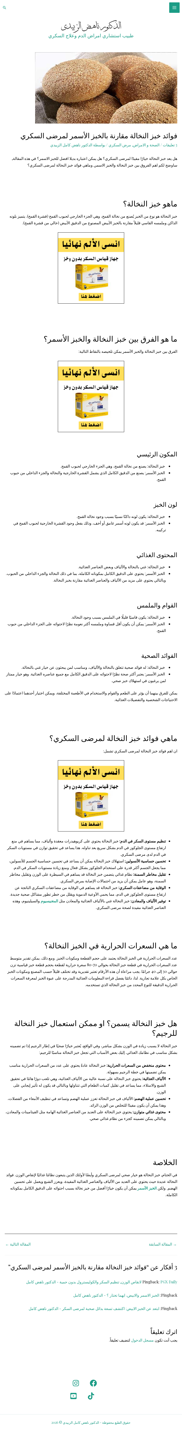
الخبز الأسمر (147, 1187)
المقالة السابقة (163, 1244)
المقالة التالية (18, 1244)
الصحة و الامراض (146, 144)
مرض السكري (120, 144)
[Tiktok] (91, 1396)
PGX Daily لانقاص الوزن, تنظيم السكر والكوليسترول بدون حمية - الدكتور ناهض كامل (101, 1281)
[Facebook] (93, 1383)
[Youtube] (73, 1396)
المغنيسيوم (49, 900)
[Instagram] (75, 1383)
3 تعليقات (170, 144)
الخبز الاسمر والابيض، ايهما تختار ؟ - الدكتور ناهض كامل (116, 1295)
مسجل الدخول (142, 1340)
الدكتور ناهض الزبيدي (91, 26)
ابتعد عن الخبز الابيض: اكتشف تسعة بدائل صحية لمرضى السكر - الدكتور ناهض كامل (94, 1308)
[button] (4, 7)
